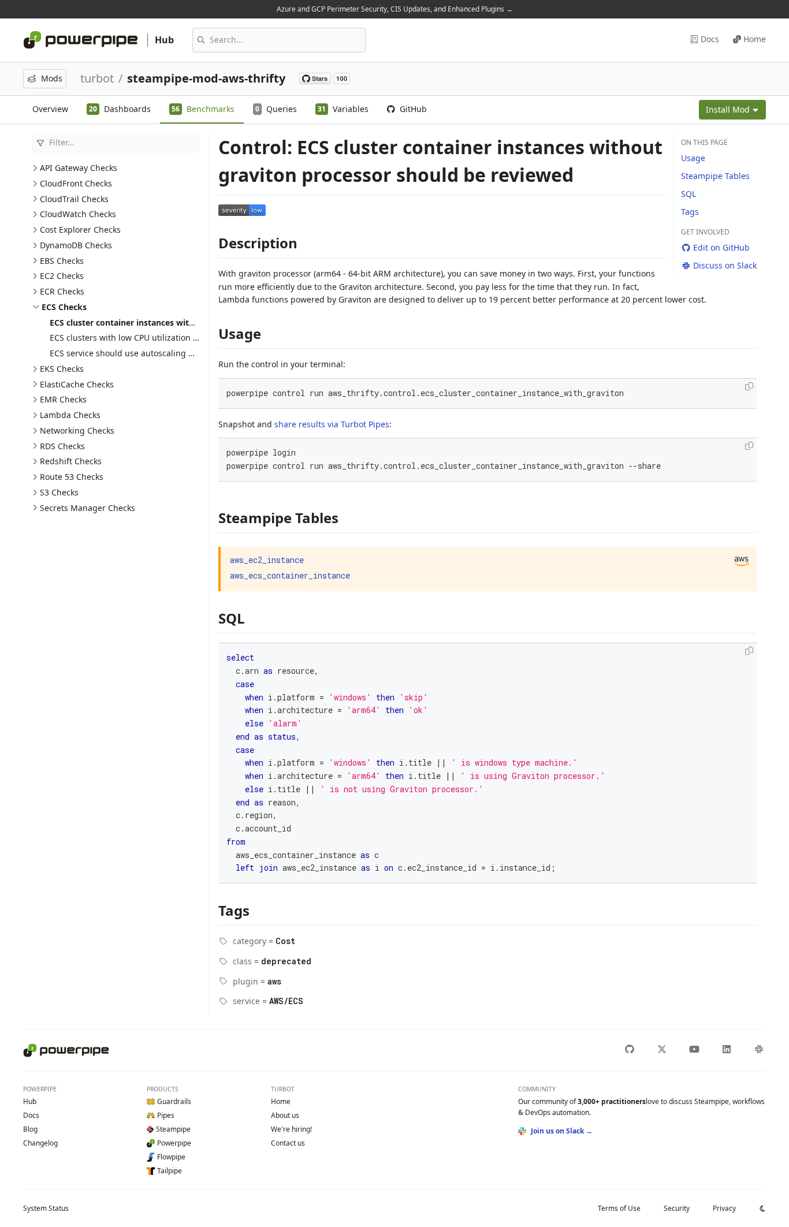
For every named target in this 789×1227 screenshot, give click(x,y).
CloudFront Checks (76, 183)
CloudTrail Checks (74, 198)
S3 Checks (59, 492)
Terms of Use (619, 1208)
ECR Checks (62, 291)
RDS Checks (62, 446)
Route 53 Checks (71, 476)
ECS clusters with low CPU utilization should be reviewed (159, 337)
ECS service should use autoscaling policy (130, 353)
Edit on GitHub (721, 247)
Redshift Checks (71, 461)
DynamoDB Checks (76, 245)
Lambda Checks (70, 414)
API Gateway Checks (78, 167)
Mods (51, 78)
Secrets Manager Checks (87, 507)
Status (46, 1208)
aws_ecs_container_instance (290, 575)
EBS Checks (62, 260)
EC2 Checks (62, 275)
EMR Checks (63, 399)
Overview (50, 108)
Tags (690, 211)
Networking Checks (77, 430)
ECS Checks (64, 306)
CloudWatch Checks (78, 213)
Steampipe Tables (715, 175)
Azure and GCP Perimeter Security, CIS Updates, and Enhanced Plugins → (395, 9)
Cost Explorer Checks (80, 229)
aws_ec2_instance (267, 559)
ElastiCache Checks (77, 384)
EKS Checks (62, 368)
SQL (688, 193)
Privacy (724, 1208)
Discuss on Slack (725, 265)
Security (677, 1208)
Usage (693, 157)
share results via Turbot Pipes (331, 424)
